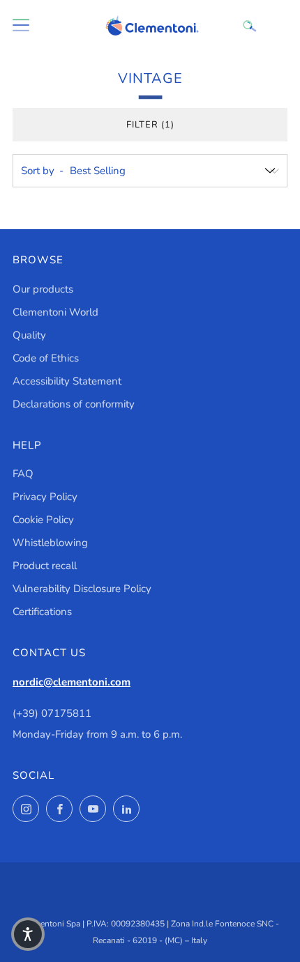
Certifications (42, 612)
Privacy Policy (45, 497)
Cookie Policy (43, 520)
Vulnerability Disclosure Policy (82, 589)
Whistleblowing (50, 543)
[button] (28, 934)
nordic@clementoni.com (71, 682)
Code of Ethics (46, 358)
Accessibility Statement (67, 381)
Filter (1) (150, 124)
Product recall (45, 566)
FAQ (23, 474)
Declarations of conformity (74, 404)
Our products (43, 289)
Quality (29, 335)
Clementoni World (55, 312)
